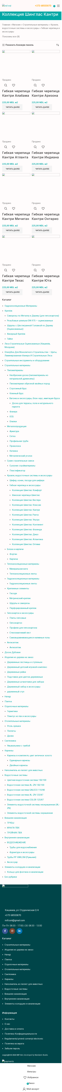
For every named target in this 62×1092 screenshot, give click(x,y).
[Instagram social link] (12, 931)
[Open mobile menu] (58, 6)
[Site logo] (6, 5)
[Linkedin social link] (19, 931)
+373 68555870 (43, 5)
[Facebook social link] (5, 931)
